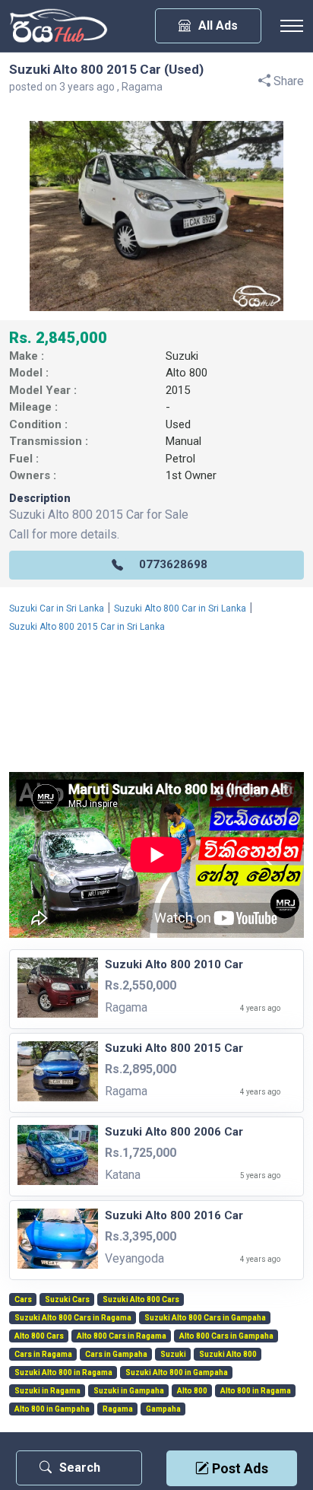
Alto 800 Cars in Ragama (121, 1336)
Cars (23, 1300)
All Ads (218, 25)
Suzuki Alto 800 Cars (141, 1300)
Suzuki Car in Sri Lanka (56, 608)
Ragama (118, 1409)
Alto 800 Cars (39, 1336)
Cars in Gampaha (116, 1354)
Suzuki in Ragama (47, 1391)
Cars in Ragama (43, 1354)
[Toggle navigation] (292, 26)
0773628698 (173, 564)
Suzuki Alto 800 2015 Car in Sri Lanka (87, 626)
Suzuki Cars (67, 1300)
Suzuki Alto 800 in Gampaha (176, 1373)
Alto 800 (186, 373)
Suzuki (182, 356)
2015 (178, 390)
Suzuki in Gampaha (128, 1391)
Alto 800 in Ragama (255, 1391)
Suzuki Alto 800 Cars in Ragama (72, 1318)
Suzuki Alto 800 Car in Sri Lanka (180, 608)
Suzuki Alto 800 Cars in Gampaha (205, 1318)
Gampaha (163, 1409)
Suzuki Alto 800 (228, 1354)
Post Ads (238, 1468)
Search (79, 1467)
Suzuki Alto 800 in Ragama (63, 1373)
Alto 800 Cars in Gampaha (226, 1336)
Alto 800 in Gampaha (52, 1409)
